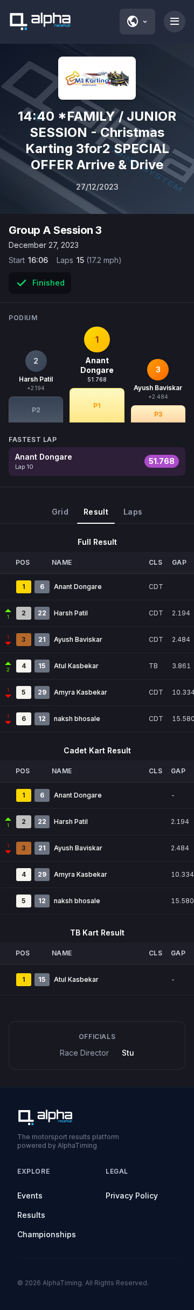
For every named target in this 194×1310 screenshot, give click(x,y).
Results (31, 1214)
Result (96, 511)
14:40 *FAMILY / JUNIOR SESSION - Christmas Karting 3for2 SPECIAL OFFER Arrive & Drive (97, 140)
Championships (46, 1234)
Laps (132, 511)
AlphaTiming (62, 1283)
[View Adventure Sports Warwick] (97, 78)
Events (30, 1195)
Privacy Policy (132, 1195)
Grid (60, 511)
